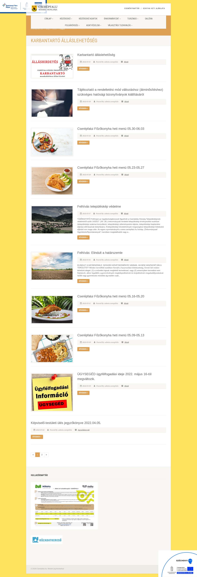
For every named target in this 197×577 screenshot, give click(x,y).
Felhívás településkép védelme (99, 206)
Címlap (47, 18)
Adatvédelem (93, 25)
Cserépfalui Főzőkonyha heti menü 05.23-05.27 (110, 167)
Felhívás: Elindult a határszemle (99, 252)
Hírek (126, 62)
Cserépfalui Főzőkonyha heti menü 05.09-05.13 (110, 335)
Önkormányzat (111, 18)
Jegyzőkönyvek (83, 430)
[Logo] (52, 9)
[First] (33, 454)
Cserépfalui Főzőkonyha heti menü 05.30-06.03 (110, 128)
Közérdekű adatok (88, 18)
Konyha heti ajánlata (154, 8)
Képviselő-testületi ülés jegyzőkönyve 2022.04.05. (66, 423)
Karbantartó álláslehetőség (96, 55)
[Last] (46, 454)
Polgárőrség (71, 25)
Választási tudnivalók (119, 25)
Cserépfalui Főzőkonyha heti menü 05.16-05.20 (110, 296)
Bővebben (82, 69)
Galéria (149, 18)
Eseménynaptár (132, 8)
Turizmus (132, 18)
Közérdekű (65, 18)
